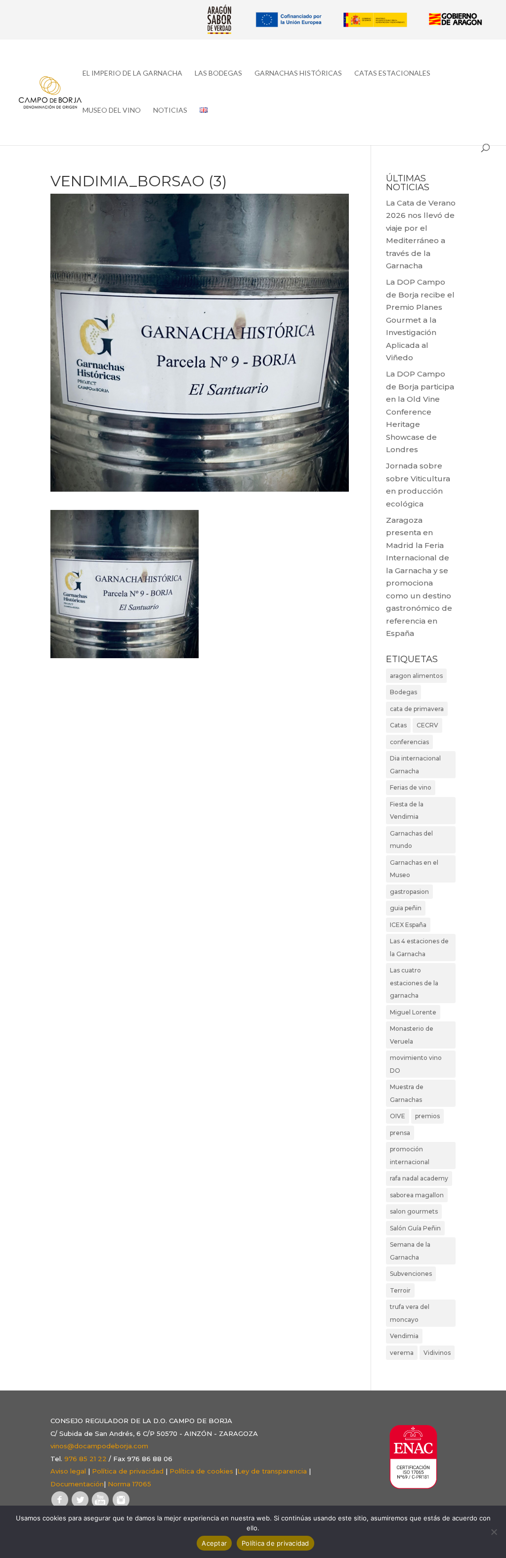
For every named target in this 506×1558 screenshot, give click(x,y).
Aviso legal (68, 1471)
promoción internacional (409, 1155)
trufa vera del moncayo (409, 1313)
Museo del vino (112, 110)
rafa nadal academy (419, 1178)
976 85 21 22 (85, 1459)
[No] (494, 1532)
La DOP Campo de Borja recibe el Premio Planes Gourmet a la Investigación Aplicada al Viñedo (420, 319)
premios (427, 1116)
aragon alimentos (416, 675)
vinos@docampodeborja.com (99, 1446)
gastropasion (409, 891)
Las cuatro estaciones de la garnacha (414, 983)
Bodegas (403, 692)
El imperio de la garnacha (132, 73)
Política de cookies (201, 1471)
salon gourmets (414, 1211)
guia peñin (406, 908)
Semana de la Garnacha (410, 1251)
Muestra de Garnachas (406, 1093)
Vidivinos (437, 1352)
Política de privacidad (128, 1471)
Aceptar (214, 1543)
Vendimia (404, 1336)
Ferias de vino (410, 787)
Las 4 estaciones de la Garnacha (419, 947)
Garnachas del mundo (411, 840)
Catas (398, 725)
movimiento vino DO (416, 1064)
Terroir (400, 1290)
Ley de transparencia (272, 1471)
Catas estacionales (392, 73)
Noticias (170, 110)
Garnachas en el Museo (414, 869)
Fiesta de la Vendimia (406, 810)
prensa (400, 1133)
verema (402, 1352)
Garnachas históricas (298, 73)
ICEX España (408, 924)
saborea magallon (417, 1195)
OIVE (397, 1116)
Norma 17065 (129, 1484)
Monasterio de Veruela (411, 1035)
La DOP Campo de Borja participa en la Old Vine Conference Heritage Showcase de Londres (420, 411)
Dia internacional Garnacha (415, 765)
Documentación (77, 1484)
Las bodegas (218, 73)
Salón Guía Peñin (415, 1228)
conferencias (409, 742)
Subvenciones (411, 1273)
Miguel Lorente (413, 1012)
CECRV (427, 725)
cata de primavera (417, 709)
